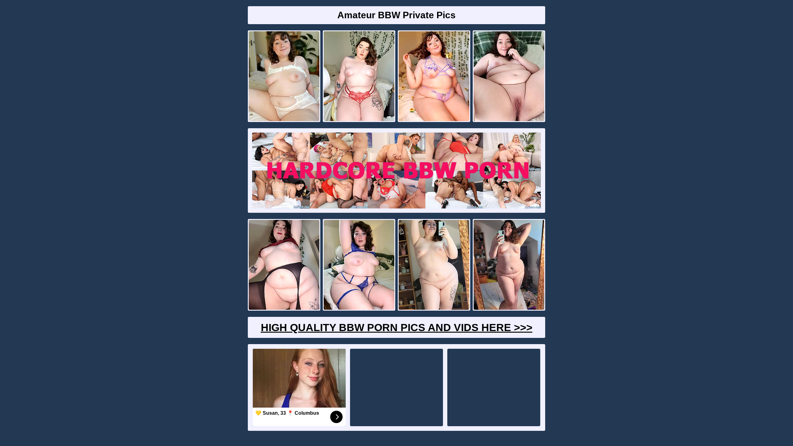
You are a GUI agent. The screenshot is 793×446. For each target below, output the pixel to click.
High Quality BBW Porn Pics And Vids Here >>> (396, 327)
